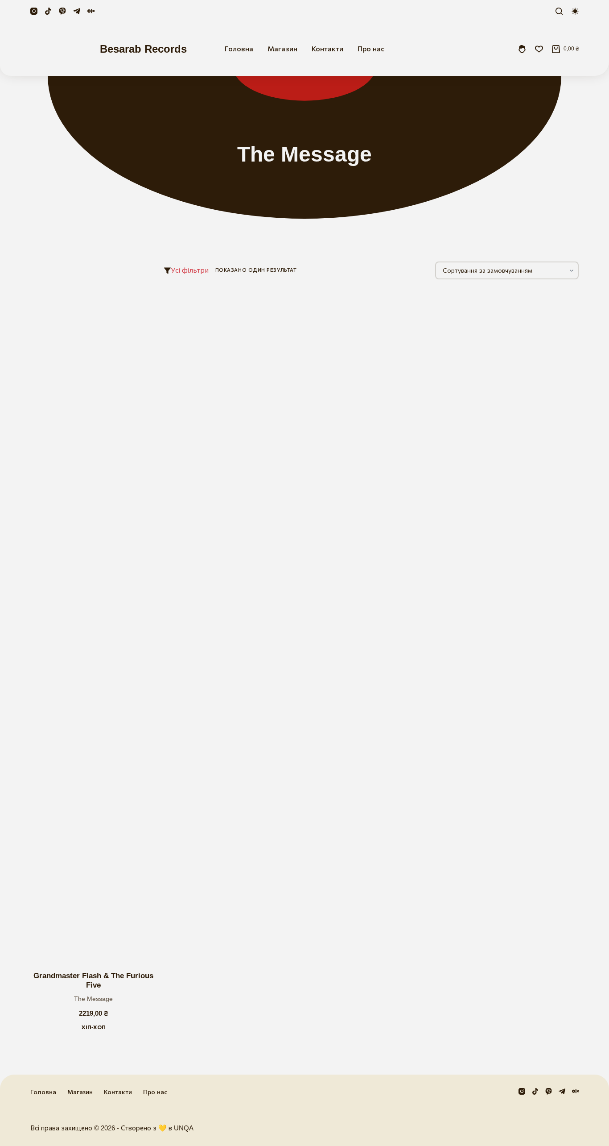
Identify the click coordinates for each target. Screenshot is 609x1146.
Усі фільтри (190, 270)
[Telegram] (76, 11)
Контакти (327, 49)
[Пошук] (559, 11)
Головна (239, 49)
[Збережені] (539, 49)
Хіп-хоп (94, 1027)
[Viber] (62, 11)
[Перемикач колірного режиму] (575, 11)
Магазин (282, 49)
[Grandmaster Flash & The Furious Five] (93, 625)
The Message (93, 998)
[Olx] (91, 11)
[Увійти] (522, 49)
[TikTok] (48, 11)
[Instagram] (33, 11)
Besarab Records (143, 49)
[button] (54, 949)
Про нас (371, 49)
